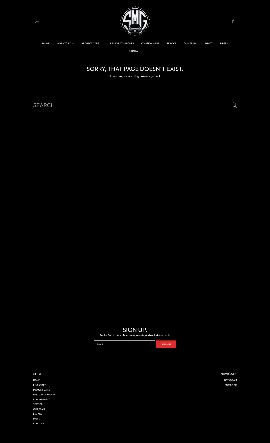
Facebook (231, 385)
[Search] (234, 105)
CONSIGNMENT (41, 399)
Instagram (230, 380)
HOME (36, 380)
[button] (234, 21)
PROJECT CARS (91, 43)
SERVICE (37, 404)
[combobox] (135, 105)
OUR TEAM (39, 409)
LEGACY (37, 413)
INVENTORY (64, 43)
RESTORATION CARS (44, 394)
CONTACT (38, 423)
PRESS (36, 418)
